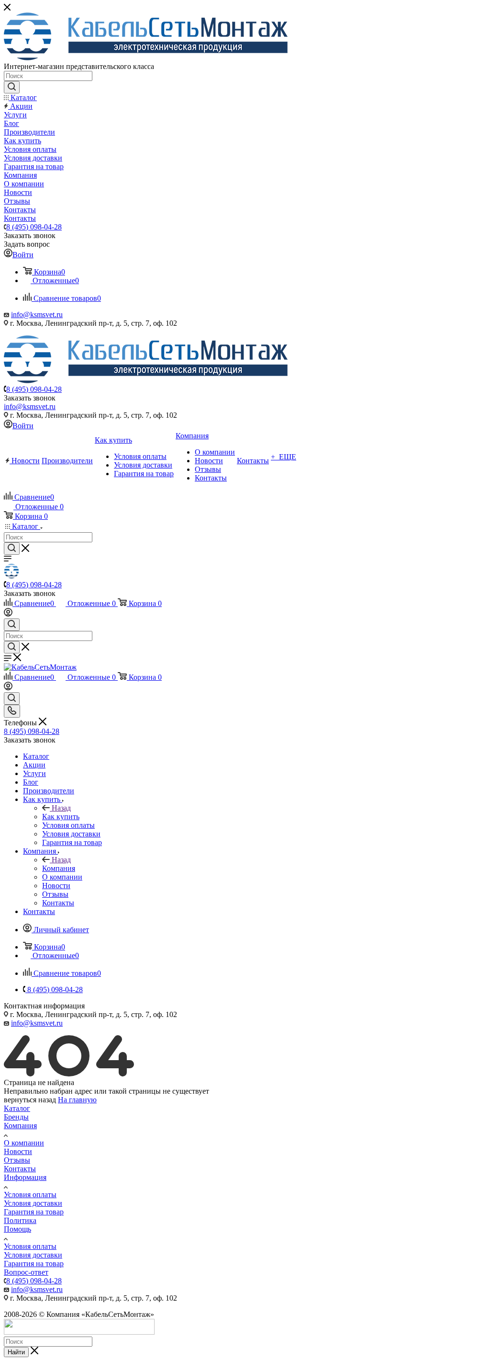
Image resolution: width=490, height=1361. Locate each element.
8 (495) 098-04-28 (34, 227)
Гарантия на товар (34, 1212)
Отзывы (17, 1160)
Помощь (17, 1229)
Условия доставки (33, 1203)
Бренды (16, 1117)
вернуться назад (30, 1100)
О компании (24, 1143)
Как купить (60, 816)
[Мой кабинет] (8, 614)
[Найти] (12, 87)
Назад (61, 808)
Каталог (17, 1108)
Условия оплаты (30, 1194)
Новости (18, 1151)
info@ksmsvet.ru (37, 314)
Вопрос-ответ (26, 1272)
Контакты (20, 1169)
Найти (16, 1352)
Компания (58, 868)
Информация (25, 1177)
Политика (20, 1220)
